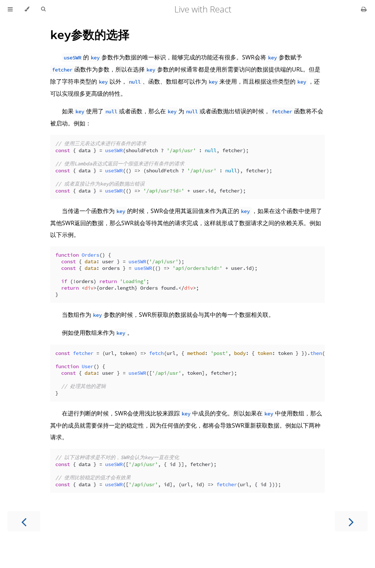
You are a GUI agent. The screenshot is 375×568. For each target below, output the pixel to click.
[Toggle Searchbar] (43, 9)
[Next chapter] (351, 521)
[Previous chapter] (23, 521)
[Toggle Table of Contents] (10, 9)
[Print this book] (364, 9)
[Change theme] (27, 9)
